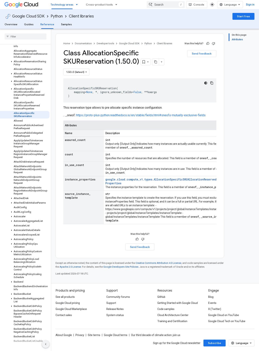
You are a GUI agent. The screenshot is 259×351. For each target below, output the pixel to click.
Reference (47, 24)
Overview (11, 24)
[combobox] (166, 4)
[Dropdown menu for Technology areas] (77, 4)
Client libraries (81, 16)
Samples (66, 24)
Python (57, 16)
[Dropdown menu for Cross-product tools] (117, 4)
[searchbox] (25, 36)
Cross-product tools (99, 4)
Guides (29, 24)
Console (198, 4)
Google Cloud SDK (28, 16)
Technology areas (62, 4)
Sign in (250, 4)
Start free (243, 16)
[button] (24, 63)
